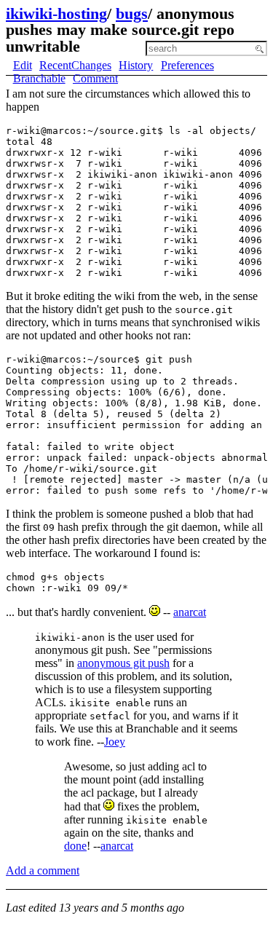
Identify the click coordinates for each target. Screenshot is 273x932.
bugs (132, 13)
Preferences (187, 65)
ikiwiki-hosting (56, 13)
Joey (114, 741)
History (136, 65)
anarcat (189, 612)
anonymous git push (123, 663)
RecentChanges (75, 65)
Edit (22, 65)
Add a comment (42, 870)
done (75, 846)
